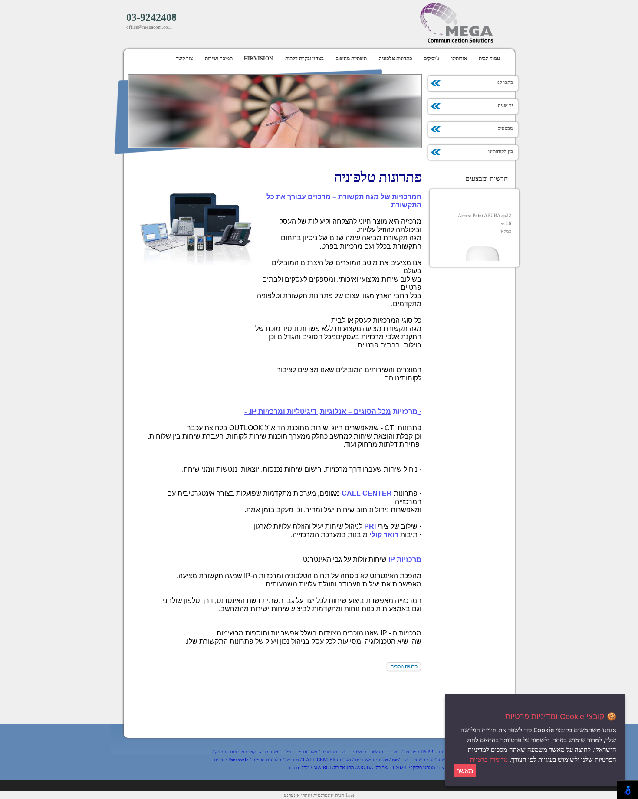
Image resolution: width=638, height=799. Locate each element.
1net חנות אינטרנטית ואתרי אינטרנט (319, 795)
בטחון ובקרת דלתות (304, 59)
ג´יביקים (431, 59)
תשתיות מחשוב (351, 59)
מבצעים (508, 128)
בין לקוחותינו (504, 151)
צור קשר (184, 59)
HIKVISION (258, 59)
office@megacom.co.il (149, 26)
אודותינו (459, 59)
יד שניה (509, 105)
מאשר (465, 770)
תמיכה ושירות (219, 59)
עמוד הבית (489, 59)
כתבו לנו (508, 82)
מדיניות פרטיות (489, 759)
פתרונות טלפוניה (395, 59)
